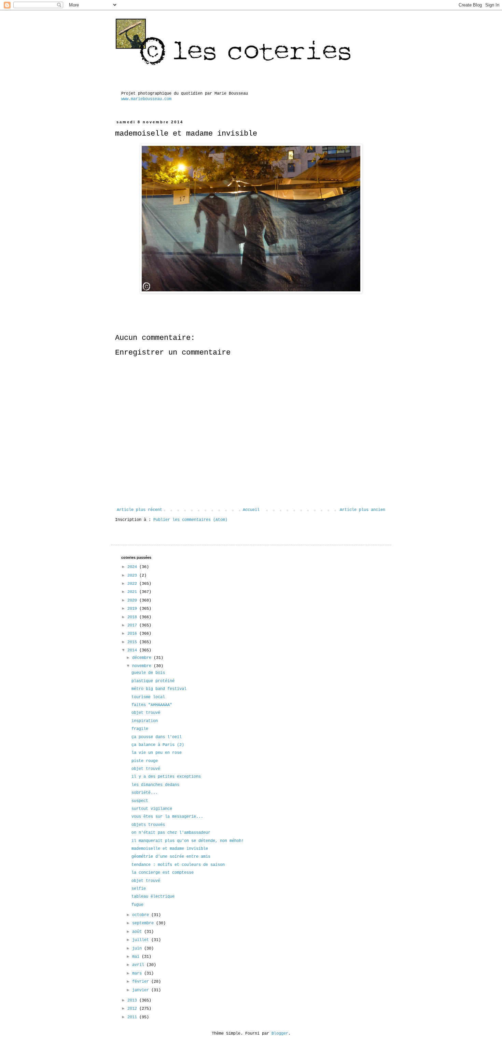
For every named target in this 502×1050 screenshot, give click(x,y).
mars (138, 973)
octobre (141, 915)
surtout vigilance (151, 808)
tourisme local (148, 697)
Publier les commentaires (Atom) (190, 519)
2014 (133, 650)
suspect (139, 801)
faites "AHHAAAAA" (151, 705)
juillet (141, 940)
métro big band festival (158, 689)
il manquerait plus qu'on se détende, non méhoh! (187, 841)
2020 (133, 600)
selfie (138, 888)
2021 (133, 592)
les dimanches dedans (155, 785)
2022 (133, 583)
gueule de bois (148, 673)
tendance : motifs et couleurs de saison (178, 864)
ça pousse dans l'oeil (156, 737)
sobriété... (144, 792)
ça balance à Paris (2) (157, 745)
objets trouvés (148, 825)
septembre (144, 923)
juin (138, 948)
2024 (133, 567)
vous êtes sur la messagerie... (167, 816)
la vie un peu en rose (156, 752)
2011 (133, 1017)
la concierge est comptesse (162, 872)
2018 (133, 617)
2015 (133, 642)
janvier (141, 990)
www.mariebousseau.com (146, 99)
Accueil (251, 510)
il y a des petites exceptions (166, 776)
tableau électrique (153, 896)
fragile (139, 729)
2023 (133, 575)
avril (139, 965)
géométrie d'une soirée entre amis (170, 856)
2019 (133, 608)
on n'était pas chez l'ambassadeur (170, 832)
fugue (137, 904)
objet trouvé (145, 712)
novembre (143, 666)
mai (137, 956)
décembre (143, 657)
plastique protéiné (153, 681)
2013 (133, 1000)
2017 (133, 625)
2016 (133, 633)
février (141, 981)
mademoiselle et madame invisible (169, 848)
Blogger (279, 1033)
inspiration (144, 721)
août (138, 931)
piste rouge (144, 761)
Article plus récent (139, 510)
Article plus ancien (362, 510)
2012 (133, 1008)
